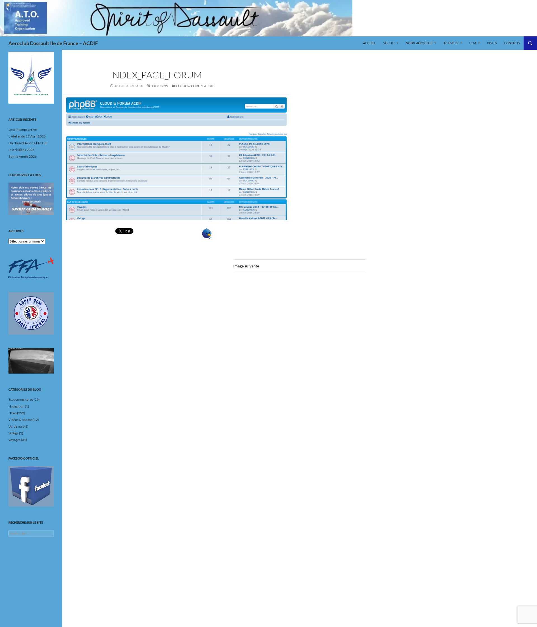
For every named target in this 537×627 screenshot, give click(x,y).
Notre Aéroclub (419, 43)
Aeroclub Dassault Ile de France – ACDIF (53, 43)
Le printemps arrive (22, 129)
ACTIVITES (451, 43)
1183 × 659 (159, 86)
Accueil (369, 43)
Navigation (16, 406)
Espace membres (20, 399)
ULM (472, 43)
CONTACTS (512, 43)
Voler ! (389, 43)
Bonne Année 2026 (22, 156)
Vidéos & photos (20, 420)
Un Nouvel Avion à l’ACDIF (28, 143)
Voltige (13, 433)
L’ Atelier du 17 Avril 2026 (27, 136)
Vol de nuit (16, 426)
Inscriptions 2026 (21, 150)
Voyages (14, 440)
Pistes (492, 43)
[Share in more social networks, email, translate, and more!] (224, 233)
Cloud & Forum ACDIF (195, 86)
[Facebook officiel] (31, 486)
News (12, 413)
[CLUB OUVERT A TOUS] (31, 199)
